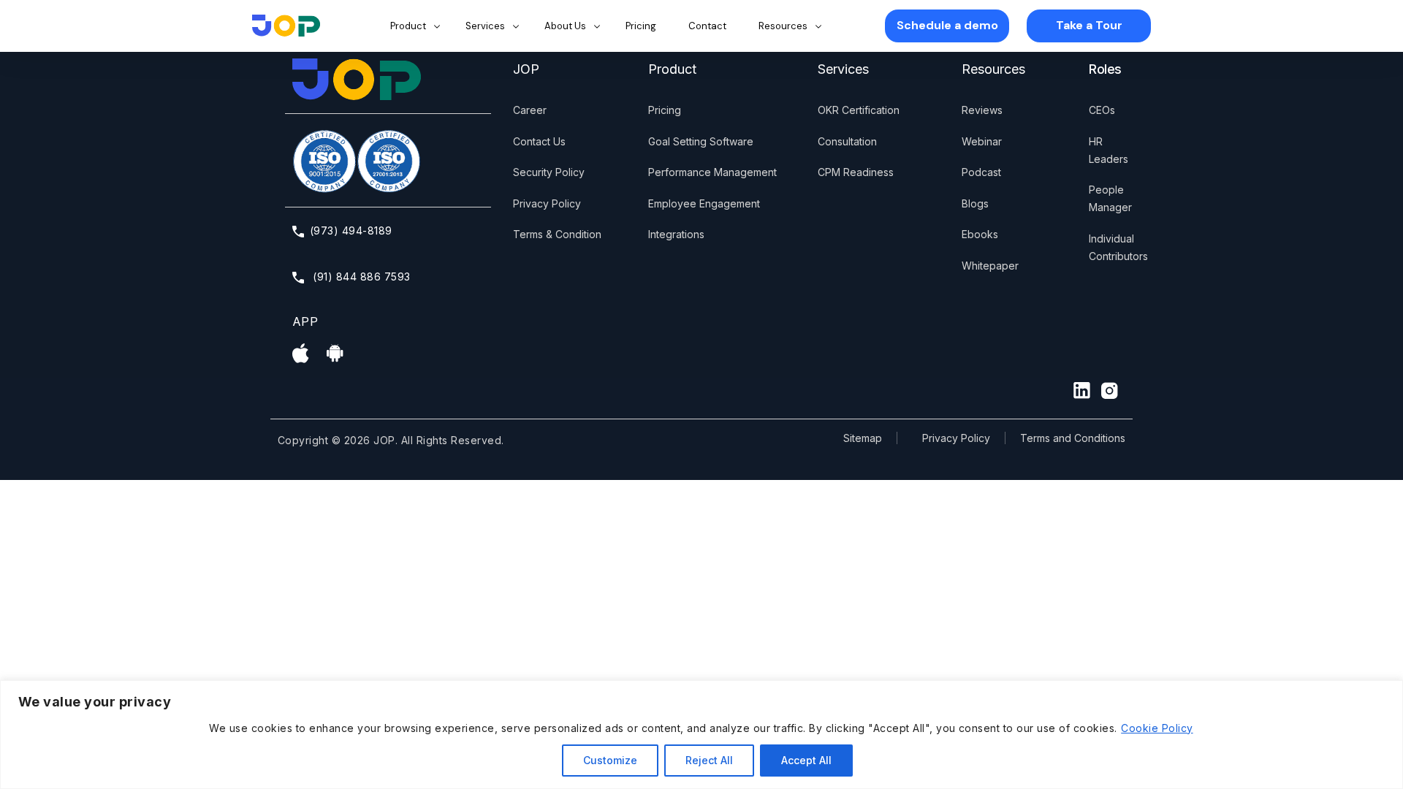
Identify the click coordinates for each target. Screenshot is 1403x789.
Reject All (709, 760)
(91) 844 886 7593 (360, 276)
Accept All (806, 760)
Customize (610, 760)
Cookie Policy (1157, 728)
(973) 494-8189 (351, 230)
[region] (701, 734)
